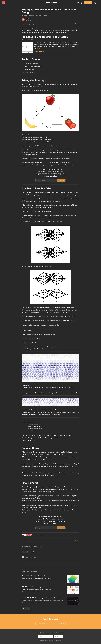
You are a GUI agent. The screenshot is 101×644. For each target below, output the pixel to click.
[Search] (78, 2)
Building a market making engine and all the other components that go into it (43, 600)
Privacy (48, 633)
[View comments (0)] (29, 23)
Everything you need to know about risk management (36, 589)
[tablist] (28, 551)
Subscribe (88, 3)
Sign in (96, 3)
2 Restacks (40, 535)
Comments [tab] (25, 552)
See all (25, 608)
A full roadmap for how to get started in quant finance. (36, 578)
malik (38, 591)
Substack (42, 640)
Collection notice (59, 633)
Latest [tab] (27, 571)
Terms (52, 633)
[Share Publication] (81, 2)
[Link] (19, 59)
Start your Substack (46, 636)
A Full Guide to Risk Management (33, 587)
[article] (50, 579)
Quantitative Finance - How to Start (34, 576)
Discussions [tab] (34, 571)
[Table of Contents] (2, 322)
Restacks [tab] (32, 552)
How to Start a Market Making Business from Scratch (41, 598)
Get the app (58, 636)
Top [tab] (24, 571)
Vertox (27, 18)
